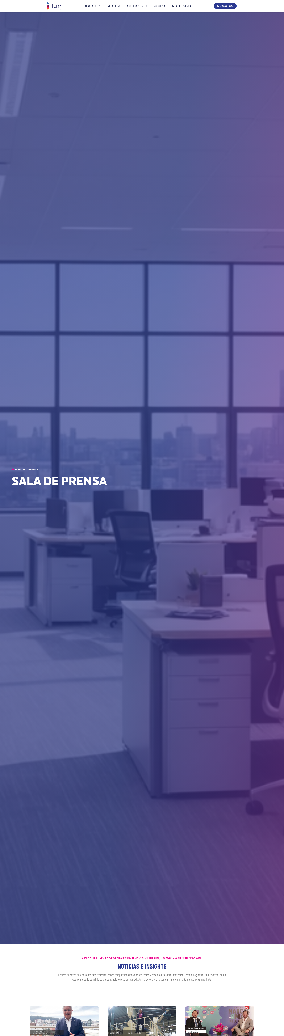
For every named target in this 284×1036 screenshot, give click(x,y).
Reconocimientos (137, 6)
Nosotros (160, 6)
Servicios (91, 6)
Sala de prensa (181, 6)
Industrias (114, 6)
